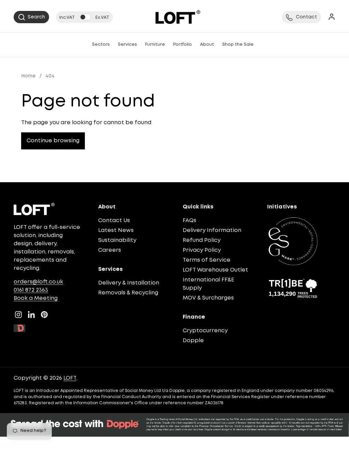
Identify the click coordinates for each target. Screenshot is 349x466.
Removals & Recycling (128, 292)
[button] (31, 17)
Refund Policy (202, 240)
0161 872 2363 (31, 290)
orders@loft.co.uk (38, 282)
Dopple (193, 340)
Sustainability (117, 240)
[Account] (331, 17)
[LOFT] (177, 17)
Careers (109, 250)
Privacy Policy (202, 250)
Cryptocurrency (205, 330)
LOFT (69, 378)
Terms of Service (206, 260)
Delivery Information (212, 230)
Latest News (116, 230)
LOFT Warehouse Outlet (215, 270)
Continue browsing (53, 140)
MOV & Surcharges (208, 298)
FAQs (189, 220)
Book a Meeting (36, 298)
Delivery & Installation (128, 283)
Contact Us (114, 220)
